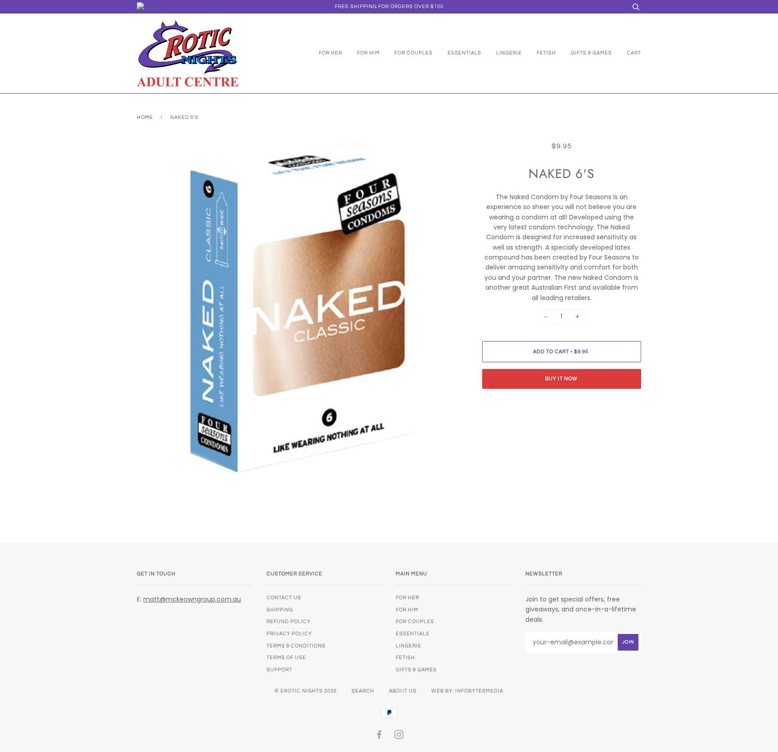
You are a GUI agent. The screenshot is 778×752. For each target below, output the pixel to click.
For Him (368, 52)
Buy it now (561, 378)
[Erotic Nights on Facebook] (379, 736)
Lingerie (509, 52)
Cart (634, 52)
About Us (402, 690)
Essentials (464, 52)
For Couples (413, 52)
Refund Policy (289, 621)
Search (363, 690)
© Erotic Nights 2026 (306, 690)
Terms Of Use (286, 657)
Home (145, 117)
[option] (303, 307)
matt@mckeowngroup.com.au (192, 599)
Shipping (280, 609)
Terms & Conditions (296, 645)
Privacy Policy (289, 633)
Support (279, 669)
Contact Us (284, 597)
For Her (330, 52)
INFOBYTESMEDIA (479, 690)
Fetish (546, 52)
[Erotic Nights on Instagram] (399, 736)
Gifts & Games (591, 52)
